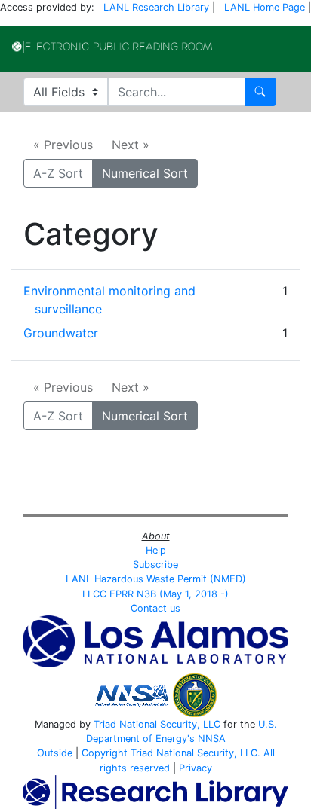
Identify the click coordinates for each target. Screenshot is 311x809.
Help (156, 550)
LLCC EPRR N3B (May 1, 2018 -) (155, 594)
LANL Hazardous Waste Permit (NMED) (156, 579)
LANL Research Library (156, 7)
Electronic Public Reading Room (112, 47)
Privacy (195, 768)
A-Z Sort (58, 173)
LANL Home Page (264, 7)
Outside (54, 753)
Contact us (155, 608)
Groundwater (60, 332)
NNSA (212, 738)
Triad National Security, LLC (157, 724)
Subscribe (155, 564)
